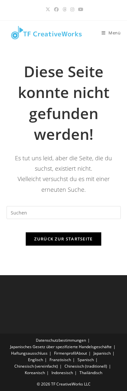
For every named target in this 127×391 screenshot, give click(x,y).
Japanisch (102, 353)
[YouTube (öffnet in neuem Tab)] (79, 9)
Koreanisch (35, 372)
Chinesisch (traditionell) (85, 366)
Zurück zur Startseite (63, 239)
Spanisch (86, 359)
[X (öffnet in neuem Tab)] (48, 9)
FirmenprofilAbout (70, 353)
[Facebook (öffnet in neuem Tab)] (56, 9)
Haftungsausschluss (29, 353)
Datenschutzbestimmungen (61, 340)
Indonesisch (62, 372)
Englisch (35, 359)
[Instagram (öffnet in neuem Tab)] (72, 9)
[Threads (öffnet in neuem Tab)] (64, 9)
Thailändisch (90, 372)
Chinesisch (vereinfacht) (36, 366)
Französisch (60, 359)
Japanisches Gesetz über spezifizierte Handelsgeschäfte (61, 346)
